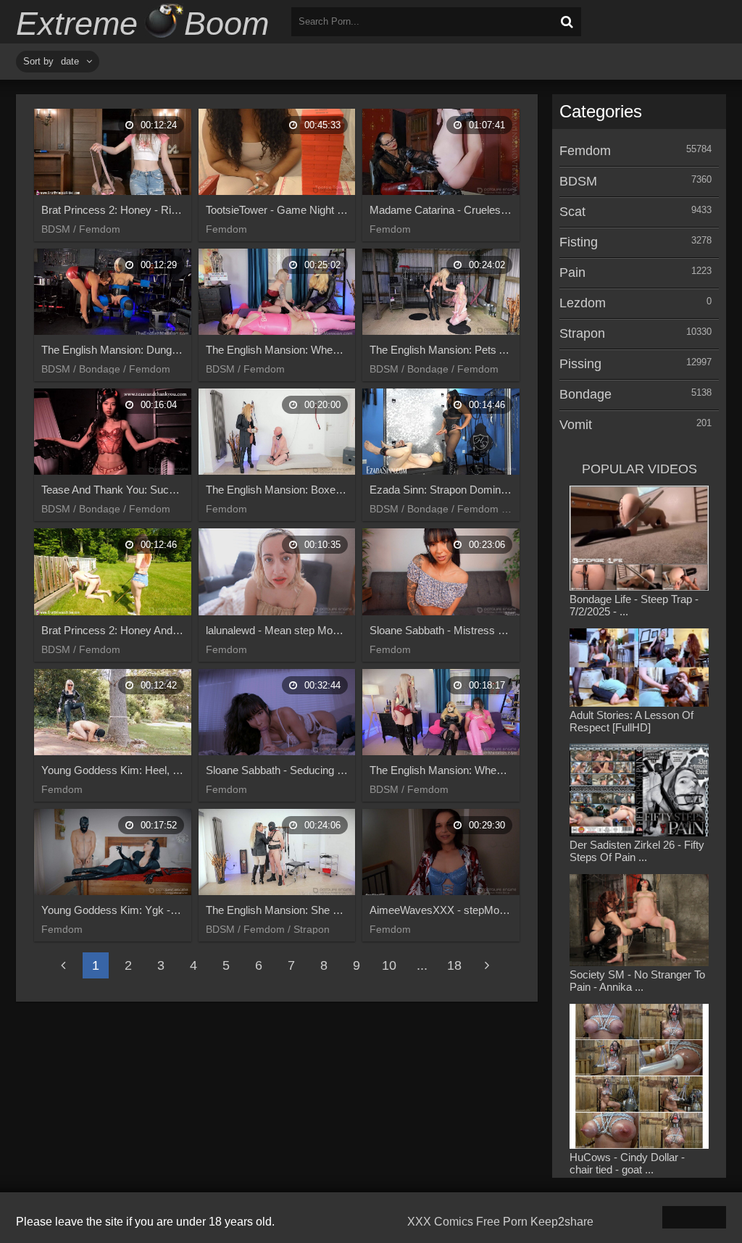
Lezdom (582, 303)
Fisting (578, 242)
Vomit (575, 424)
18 (454, 965)
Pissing (580, 364)
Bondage (585, 394)
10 (389, 965)
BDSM (578, 181)
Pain (572, 272)
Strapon (582, 333)
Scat (572, 211)
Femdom (585, 151)
